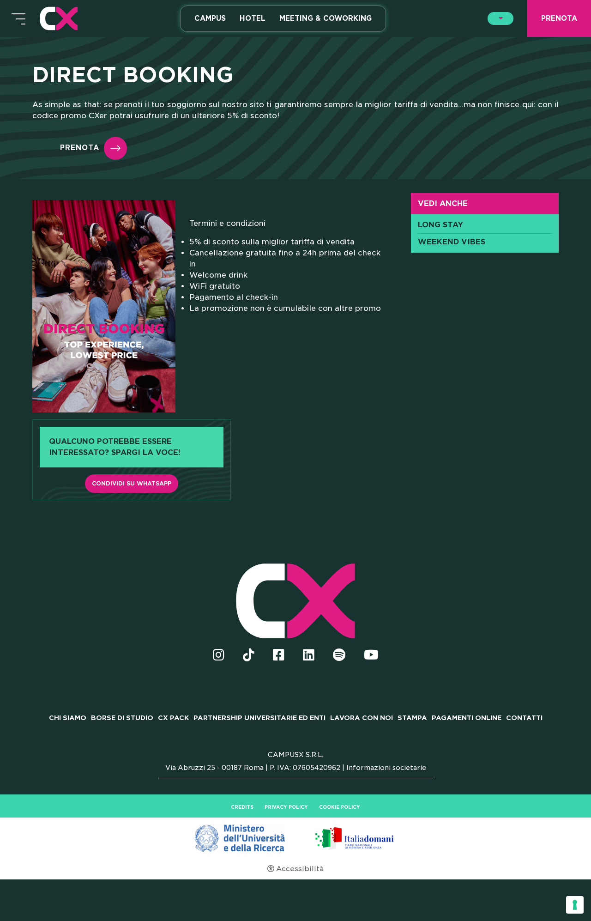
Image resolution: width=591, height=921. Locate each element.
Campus (210, 18)
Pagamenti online (466, 717)
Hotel (252, 18)
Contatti (524, 717)
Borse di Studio (122, 717)
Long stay (440, 225)
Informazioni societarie (386, 767)
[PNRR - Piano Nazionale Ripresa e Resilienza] (295, 838)
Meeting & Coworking (325, 18)
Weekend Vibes (451, 242)
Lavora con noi (361, 717)
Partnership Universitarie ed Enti (259, 717)
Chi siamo (67, 717)
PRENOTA (79, 148)
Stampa (412, 717)
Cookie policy (339, 807)
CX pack (173, 717)
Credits (242, 807)
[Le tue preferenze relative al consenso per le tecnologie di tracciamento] (575, 905)
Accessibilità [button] (300, 869)
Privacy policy (286, 807)
